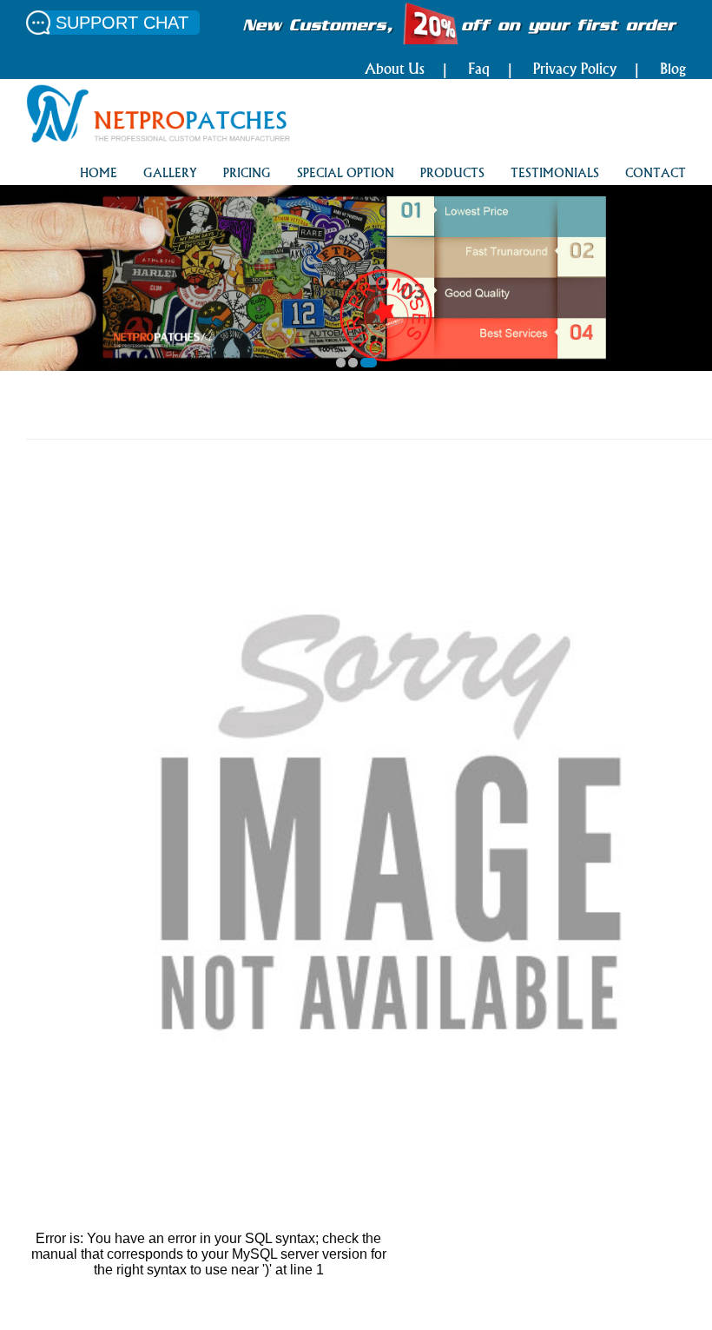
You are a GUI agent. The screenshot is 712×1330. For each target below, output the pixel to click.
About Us (395, 70)
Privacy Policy (574, 70)
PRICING (247, 174)
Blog (673, 70)
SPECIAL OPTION (345, 174)
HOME (98, 174)
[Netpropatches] (158, 137)
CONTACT (655, 174)
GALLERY (170, 174)
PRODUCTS (452, 174)
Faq (479, 70)
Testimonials (555, 174)
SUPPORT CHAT (122, 22)
